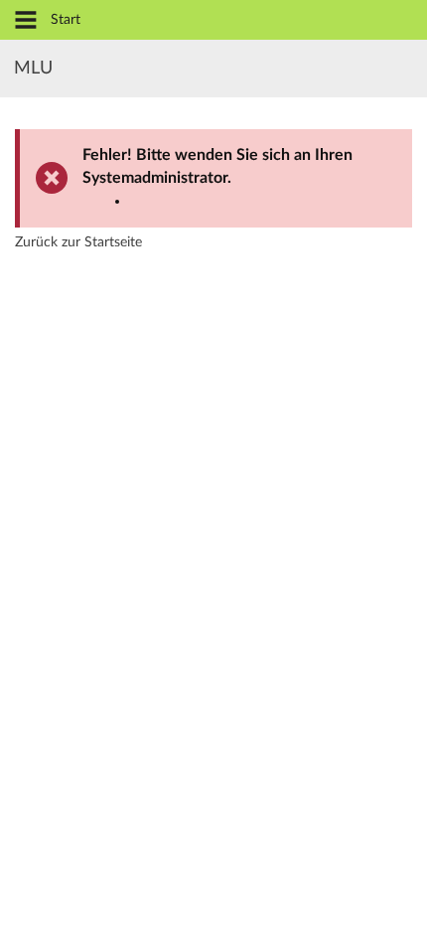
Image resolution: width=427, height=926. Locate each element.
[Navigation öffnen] (26, 21)
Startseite (113, 242)
